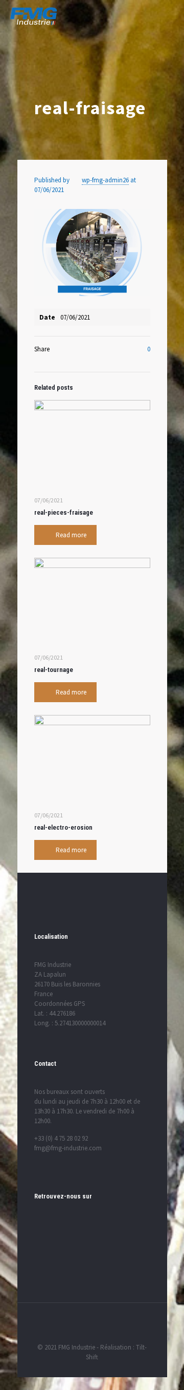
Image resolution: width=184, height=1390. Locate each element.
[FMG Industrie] (33, 15)
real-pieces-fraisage (63, 512)
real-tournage (53, 669)
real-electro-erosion (63, 827)
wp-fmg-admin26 (105, 180)
